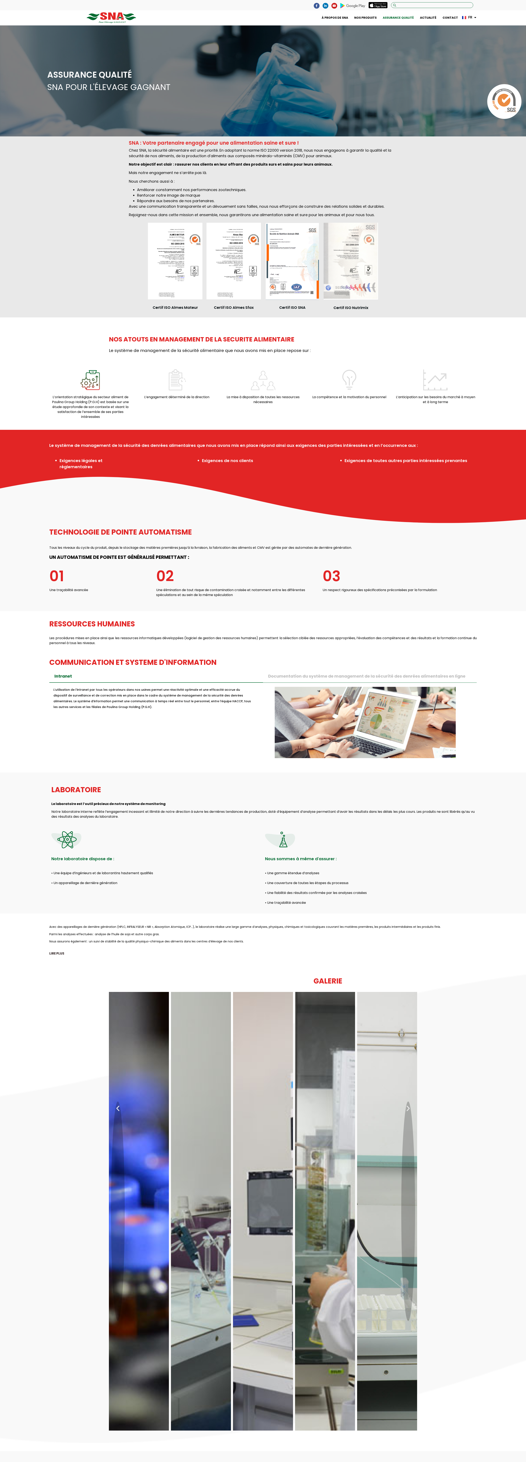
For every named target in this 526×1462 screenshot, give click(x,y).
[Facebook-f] (317, 6)
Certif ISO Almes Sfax (234, 307)
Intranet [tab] (63, 676)
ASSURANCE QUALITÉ (398, 18)
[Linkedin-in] (325, 6)
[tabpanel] (262, 724)
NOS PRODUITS (365, 18)
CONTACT (450, 18)
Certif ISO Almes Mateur (175, 307)
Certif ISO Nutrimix (350, 307)
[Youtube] (334, 6)
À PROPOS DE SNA (335, 18)
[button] (56, 953)
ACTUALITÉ (428, 18)
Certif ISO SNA (292, 307)
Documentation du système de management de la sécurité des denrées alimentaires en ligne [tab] (366, 676)
